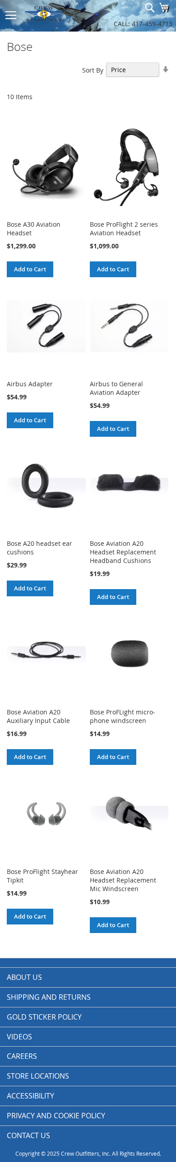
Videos (19, 1037)
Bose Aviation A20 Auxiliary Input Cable (38, 716)
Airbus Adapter (30, 384)
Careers (22, 1056)
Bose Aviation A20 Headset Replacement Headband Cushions (123, 552)
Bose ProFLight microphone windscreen (122, 716)
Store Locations (38, 1076)
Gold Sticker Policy (44, 1017)
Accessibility (30, 1096)
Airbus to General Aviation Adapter (116, 388)
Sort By (92, 69)
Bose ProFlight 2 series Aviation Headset (124, 228)
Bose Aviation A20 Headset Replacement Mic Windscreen (123, 880)
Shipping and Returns (49, 997)
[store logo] (55, 13)
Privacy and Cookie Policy (56, 1116)
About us (24, 977)
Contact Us (28, 1135)
